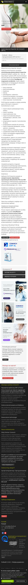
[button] (14, 578)
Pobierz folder (5, 237)
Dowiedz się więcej (21, 576)
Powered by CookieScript (6, 583)
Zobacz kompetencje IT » (7, 464)
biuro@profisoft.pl (10, 526)
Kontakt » (5, 359)
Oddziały (3, 529)
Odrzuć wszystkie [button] (20, 581)
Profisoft (4, 55)
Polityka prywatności (18, 562)
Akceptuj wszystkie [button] (7, 581)
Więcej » (4, 496)
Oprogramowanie (14, 65)
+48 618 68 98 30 (9, 528)
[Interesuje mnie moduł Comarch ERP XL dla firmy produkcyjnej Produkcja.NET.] (14, 291)
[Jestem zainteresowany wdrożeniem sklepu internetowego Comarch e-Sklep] (14, 334)
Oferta (10, 55)
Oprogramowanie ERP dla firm (11, 57)
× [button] (26, 569)
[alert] (14, 577)
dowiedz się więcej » (8, 378)
